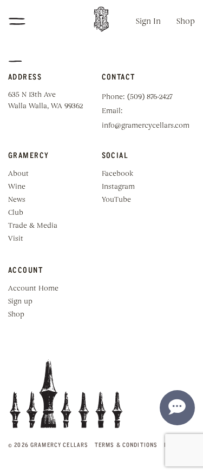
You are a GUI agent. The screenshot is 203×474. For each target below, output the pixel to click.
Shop (185, 22)
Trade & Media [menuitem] (32, 225)
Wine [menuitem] (16, 186)
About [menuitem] (18, 173)
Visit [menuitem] (15, 238)
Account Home (33, 288)
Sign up (20, 301)
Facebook (117, 173)
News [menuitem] (16, 199)
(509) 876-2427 (150, 97)
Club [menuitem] (15, 212)
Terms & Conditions (126, 444)
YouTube (116, 199)
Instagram (118, 186)
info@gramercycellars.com (145, 125)
